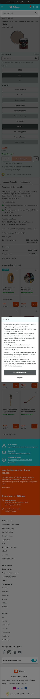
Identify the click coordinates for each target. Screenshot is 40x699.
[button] (20, 372)
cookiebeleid (17, 366)
